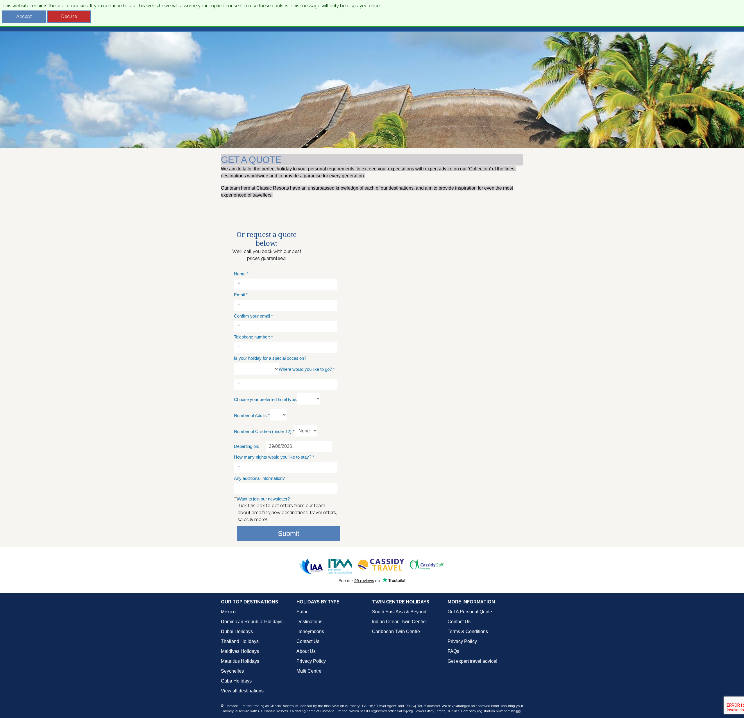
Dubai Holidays (237, 631)
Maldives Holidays (240, 651)
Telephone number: (253, 336)
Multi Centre (308, 671)
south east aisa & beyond (399, 611)
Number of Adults (252, 415)
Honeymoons (310, 631)
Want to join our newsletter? (264, 498)
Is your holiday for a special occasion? (270, 358)
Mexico (228, 611)
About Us (306, 651)
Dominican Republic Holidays (251, 621)
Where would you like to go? (307, 369)
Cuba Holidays (236, 680)
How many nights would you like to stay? (274, 457)
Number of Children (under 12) (264, 431)
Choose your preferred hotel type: (265, 399)
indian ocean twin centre (399, 621)
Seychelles (232, 671)
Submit (288, 533)
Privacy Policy (311, 661)
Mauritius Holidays (240, 661)
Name (241, 273)
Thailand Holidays (240, 641)
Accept (24, 16)
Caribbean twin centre (396, 631)
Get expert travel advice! (472, 661)
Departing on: (246, 446)
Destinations (309, 621)
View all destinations (242, 690)
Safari (302, 611)
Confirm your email (253, 315)
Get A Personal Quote (470, 611)
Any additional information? (259, 478)
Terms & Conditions (468, 631)
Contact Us (307, 641)
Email (241, 294)
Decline (69, 16)
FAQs (453, 651)
